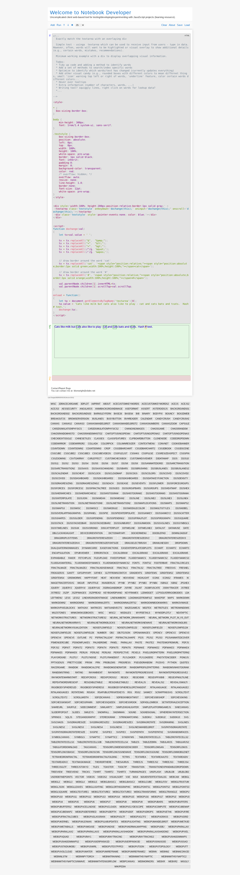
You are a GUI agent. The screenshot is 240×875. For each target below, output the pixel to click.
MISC (53, 404)
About (172, 25)
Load (187, 25)
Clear (164, 25)
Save (180, 25)
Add (52, 25)
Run (59, 25)
